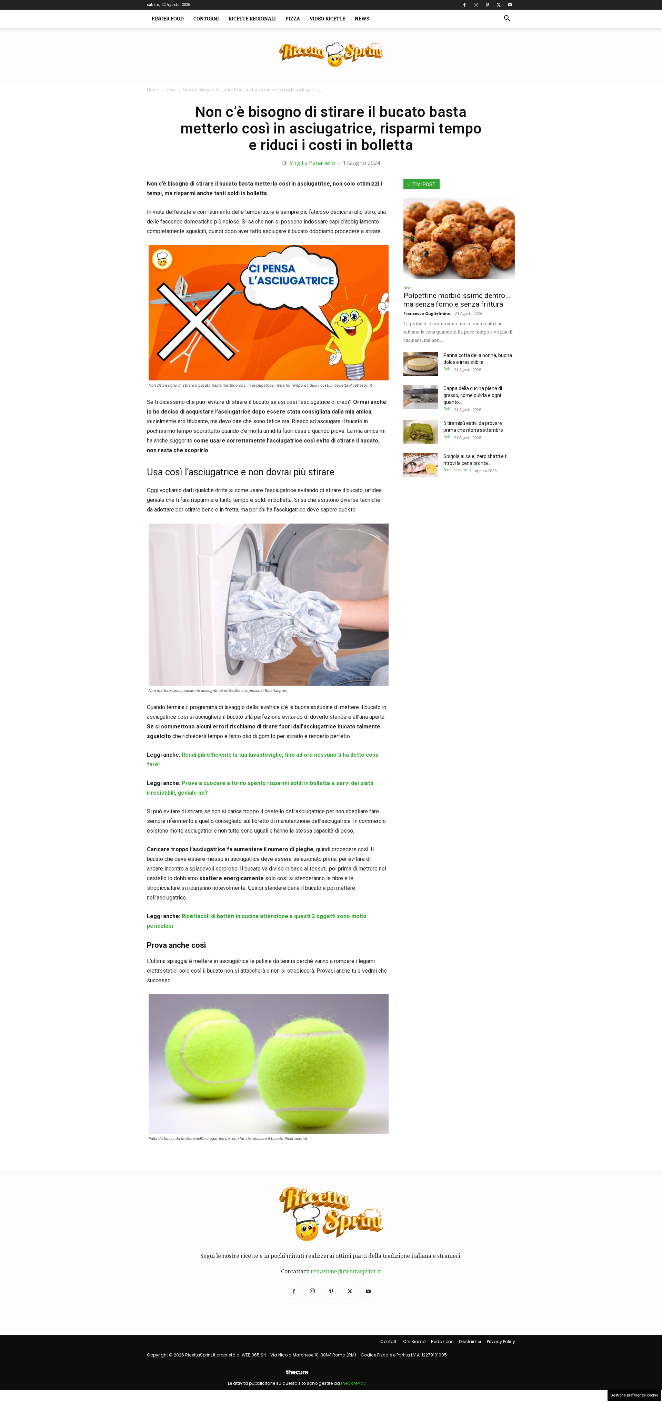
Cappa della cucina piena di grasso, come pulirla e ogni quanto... (472, 395)
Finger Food (168, 18)
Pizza (292, 18)
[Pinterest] (487, 4)
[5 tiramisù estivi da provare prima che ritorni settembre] (420, 432)
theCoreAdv (353, 1383)
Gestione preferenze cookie (634, 1395)
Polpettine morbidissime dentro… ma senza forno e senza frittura (456, 299)
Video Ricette (327, 18)
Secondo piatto (455, 469)
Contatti (389, 1341)
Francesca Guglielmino (426, 313)
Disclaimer (470, 1341)
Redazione (442, 1341)
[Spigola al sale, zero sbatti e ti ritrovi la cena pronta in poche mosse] (420, 465)
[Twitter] (498, 4)
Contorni (206, 18)
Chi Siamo (414, 1341)
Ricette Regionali (252, 18)
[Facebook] (464, 4)
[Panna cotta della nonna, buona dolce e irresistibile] (420, 364)
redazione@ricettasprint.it (346, 1271)
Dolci (447, 368)
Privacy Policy (501, 1341)
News (362, 18)
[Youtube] (510, 4)
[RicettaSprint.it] (331, 55)
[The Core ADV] (296, 1375)
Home (153, 90)
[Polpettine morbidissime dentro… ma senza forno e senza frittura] (459, 238)
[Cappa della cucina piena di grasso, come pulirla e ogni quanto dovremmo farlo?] (420, 397)
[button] (507, 19)
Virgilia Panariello (312, 163)
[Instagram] (476, 4)
